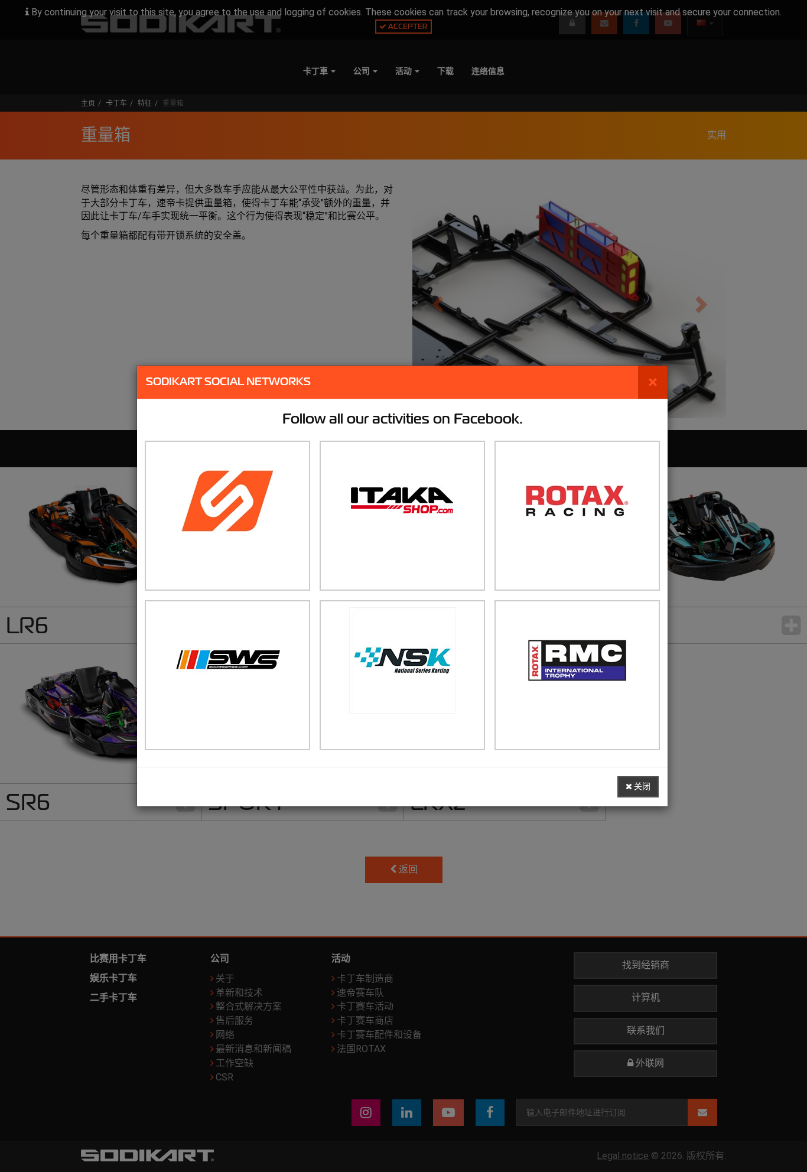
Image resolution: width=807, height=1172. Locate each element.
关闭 (641, 787)
